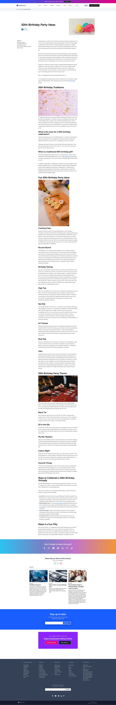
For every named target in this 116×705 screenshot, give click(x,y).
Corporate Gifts (85, 665)
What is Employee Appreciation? (87, 674)
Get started (67, 1)
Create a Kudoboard (94, 5)
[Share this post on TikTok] (72, 548)
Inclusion (70, 670)
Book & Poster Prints (86, 669)
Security (24, 677)
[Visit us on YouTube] (55, 695)
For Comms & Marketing (42, 673)
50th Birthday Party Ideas (27, 9)
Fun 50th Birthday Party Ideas (22, 43)
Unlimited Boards (25, 665)
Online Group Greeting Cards (87, 666)
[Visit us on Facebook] (52, 696)
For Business (40, 666)
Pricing (76, 5)
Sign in (86, 5)
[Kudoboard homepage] (21, 702)
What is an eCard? (85, 678)
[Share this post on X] (58, 548)
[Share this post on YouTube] (53, 548)
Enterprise (52, 5)
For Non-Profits (41, 669)
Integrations (25, 669)
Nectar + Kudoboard (72, 674)
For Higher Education (42, 670)
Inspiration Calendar (57, 666)
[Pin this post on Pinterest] (67, 548)
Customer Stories (57, 669)
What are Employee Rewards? (87, 677)
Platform (45, 5)
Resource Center (57, 665)
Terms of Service (90, 703)
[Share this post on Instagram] (49, 548)
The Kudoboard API (57, 674)
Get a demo (64, 642)
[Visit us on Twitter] (58, 696)
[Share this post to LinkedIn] (63, 548)
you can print (42, 506)
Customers (58, 5)
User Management (26, 673)
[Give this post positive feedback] (55, 563)
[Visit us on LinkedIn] (61, 696)
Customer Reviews (57, 670)
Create (39, 5)
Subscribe (68, 689)
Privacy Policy (95, 703)
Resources (70, 5)
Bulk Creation (25, 674)
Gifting (65, 5)
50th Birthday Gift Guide (68, 156)
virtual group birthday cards (59, 503)
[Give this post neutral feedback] (58, 563)
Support (56, 673)
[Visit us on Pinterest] (63, 696)
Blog (69, 666)
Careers (70, 669)
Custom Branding (26, 666)
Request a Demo (71, 673)
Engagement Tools (26, 670)
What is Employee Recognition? (87, 673)
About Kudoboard (71, 665)
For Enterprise (41, 665)
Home (17, 9)
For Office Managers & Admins (43, 674)
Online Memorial (85, 670)
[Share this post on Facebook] (44, 548)
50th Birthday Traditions (21, 42)
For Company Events (42, 677)
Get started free (51, 642)
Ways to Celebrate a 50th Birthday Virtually (24, 46)
